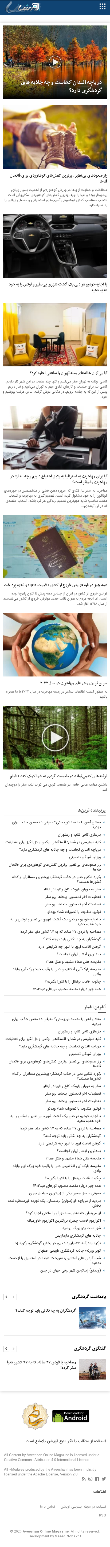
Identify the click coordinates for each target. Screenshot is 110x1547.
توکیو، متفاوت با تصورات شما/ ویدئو (74, 912)
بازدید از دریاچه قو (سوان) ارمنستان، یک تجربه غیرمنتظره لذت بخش (54, 1203)
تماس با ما (47, 1506)
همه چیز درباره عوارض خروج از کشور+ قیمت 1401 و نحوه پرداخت (55, 585)
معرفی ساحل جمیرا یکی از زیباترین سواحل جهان (65, 1193)
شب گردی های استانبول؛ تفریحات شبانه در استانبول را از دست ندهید (55, 1260)
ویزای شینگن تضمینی (85, 857)
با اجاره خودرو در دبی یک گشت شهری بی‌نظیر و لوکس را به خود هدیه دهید (58, 287)
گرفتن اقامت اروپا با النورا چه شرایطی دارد (69, 947)
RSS (102, 1515)
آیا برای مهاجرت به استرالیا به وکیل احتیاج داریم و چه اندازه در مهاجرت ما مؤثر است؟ (58, 479)
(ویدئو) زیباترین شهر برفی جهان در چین (70, 1270)
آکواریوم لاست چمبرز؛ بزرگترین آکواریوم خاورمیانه (64, 1221)
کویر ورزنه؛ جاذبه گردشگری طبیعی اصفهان (69, 1251)
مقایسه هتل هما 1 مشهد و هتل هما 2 (73, 962)
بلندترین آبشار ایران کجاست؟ (79, 954)
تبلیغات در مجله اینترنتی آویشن (83, 1506)
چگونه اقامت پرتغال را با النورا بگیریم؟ (73, 981)
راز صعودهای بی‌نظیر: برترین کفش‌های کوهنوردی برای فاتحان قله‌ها (58, 179)
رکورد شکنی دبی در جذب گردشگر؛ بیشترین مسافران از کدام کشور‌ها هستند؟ (56, 879)
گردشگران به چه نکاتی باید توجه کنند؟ (72, 939)
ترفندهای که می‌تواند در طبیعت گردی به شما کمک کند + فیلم (58, 776)
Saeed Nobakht (68, 1536)
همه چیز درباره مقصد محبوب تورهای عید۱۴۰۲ (67, 989)
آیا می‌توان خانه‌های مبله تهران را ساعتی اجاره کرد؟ (68, 373)
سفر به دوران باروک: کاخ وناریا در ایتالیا (72, 889)
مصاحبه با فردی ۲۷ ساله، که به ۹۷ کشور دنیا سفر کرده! (60, 932)
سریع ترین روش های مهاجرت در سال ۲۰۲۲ (73, 683)
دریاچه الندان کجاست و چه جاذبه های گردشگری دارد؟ (60, 850)
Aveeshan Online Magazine (46, 1531)
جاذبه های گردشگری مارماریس (78, 1236)
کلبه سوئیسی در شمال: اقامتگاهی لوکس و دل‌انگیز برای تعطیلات (53, 842)
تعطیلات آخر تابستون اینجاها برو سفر (73, 897)
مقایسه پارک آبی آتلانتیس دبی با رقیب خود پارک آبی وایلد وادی (57, 971)
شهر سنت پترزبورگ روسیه (81, 1228)
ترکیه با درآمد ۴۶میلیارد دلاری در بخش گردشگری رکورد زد (58, 1243)
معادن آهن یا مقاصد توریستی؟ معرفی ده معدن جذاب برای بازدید (56, 824)
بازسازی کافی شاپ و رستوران (79, 835)
